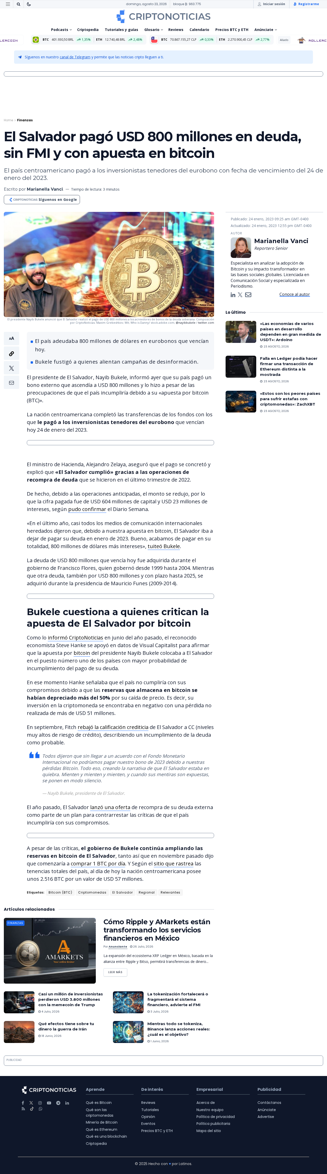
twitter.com (206, 322)
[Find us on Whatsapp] (40, 1109)
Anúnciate (263, 29)
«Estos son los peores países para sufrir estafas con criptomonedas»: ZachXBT (290, 399)
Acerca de (205, 1102)
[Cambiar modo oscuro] (29, 4)
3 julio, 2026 (159, 1011)
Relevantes (170, 892)
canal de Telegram (75, 57)
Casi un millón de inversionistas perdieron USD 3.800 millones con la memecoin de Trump (70, 999)
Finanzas (25, 120)
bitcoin (82, 652)
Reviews (175, 29)
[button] (11, 360)
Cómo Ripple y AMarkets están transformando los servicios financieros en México (156, 930)
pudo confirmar (87, 509)
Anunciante (118, 946)
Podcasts (59, 29)
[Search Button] (18, 4)
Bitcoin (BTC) (60, 892)
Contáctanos (269, 1102)
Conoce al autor (294, 294)
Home (8, 120)
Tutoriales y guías (121, 29)
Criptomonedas (92, 892)
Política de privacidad (215, 1116)
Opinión (148, 1116)
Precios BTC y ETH (231, 29)
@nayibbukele (185, 322)
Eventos (148, 1123)
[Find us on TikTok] (32, 1109)
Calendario (199, 29)
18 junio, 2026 (51, 1036)
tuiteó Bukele (164, 546)
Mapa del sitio (208, 1130)
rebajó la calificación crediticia (113, 727)
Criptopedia (88, 29)
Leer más (117, 971)
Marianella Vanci (45, 189)
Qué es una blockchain (106, 1136)
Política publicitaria (213, 1123)
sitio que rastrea (173, 863)
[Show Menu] (8, 4)
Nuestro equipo (210, 1109)
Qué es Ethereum (101, 1129)
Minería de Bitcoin (102, 1122)
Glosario (151, 29)
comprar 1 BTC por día (98, 863)
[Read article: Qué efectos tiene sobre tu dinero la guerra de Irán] (19, 1032)
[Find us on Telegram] (58, 1103)
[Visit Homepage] (163, 16)
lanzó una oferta (110, 807)
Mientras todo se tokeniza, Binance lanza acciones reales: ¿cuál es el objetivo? (178, 1029)
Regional (147, 892)
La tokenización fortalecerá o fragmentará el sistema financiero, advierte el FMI (177, 999)
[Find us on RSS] (23, 1109)
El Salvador (122, 892)
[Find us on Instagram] (40, 1103)
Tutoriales (150, 1109)
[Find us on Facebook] (23, 1103)
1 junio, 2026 (159, 1041)
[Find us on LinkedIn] (67, 1103)
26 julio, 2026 (142, 946)
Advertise (266, 1116)
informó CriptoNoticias (75, 637)
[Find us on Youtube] (49, 1103)
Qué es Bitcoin (99, 1102)
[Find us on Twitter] (31, 1103)
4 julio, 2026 (50, 1011)
